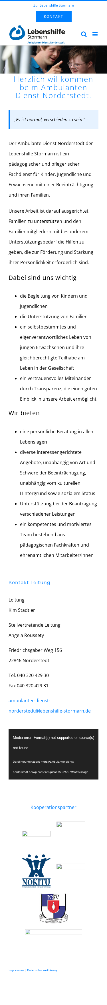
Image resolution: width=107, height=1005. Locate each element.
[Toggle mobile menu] (95, 34)
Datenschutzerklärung (42, 970)
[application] (53, 754)
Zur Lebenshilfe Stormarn (53, 5)
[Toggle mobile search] (84, 34)
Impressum (16, 970)
